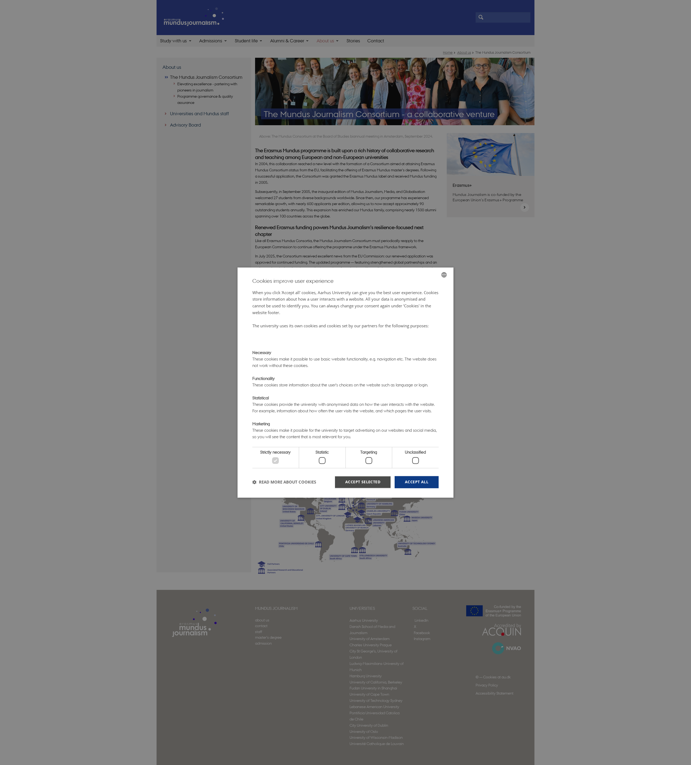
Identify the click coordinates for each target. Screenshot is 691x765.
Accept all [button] (416, 481)
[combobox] (444, 274)
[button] (284, 482)
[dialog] (345, 382)
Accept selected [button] (362, 481)
